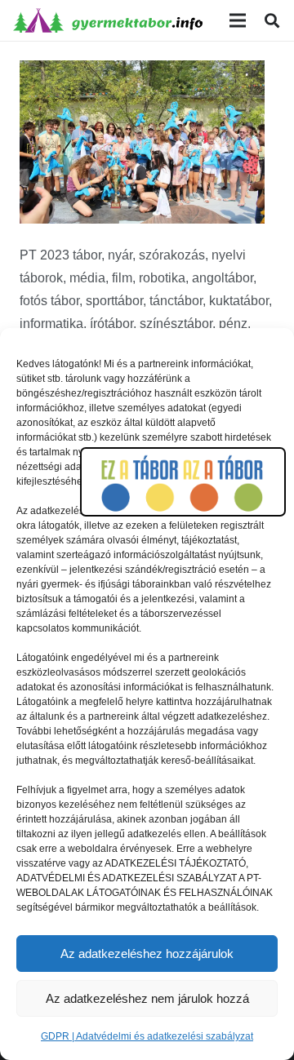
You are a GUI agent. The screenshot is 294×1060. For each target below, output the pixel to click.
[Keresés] (272, 20)
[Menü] (237, 20)
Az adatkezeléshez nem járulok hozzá (147, 998)
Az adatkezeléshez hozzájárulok (147, 953)
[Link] (108, 20)
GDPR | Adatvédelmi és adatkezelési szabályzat (147, 1036)
